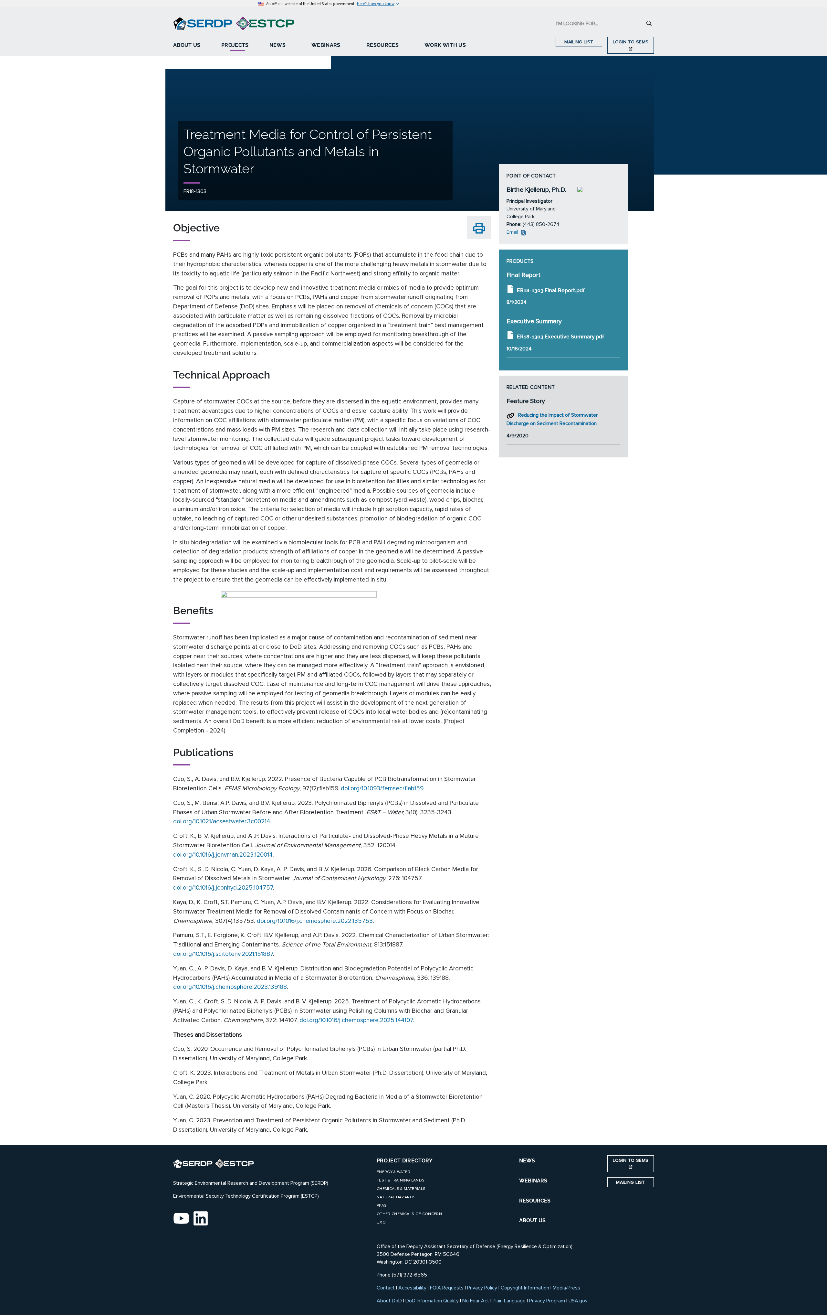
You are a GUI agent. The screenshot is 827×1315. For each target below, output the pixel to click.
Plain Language (509, 1301)
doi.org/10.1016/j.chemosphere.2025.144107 (356, 1020)
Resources (382, 45)
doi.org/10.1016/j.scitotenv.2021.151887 (223, 954)
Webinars (325, 45)
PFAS (382, 1205)
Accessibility (412, 1288)
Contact (386, 1288)
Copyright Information (525, 1288)
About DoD (389, 1301)
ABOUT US (532, 1220)
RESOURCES (534, 1201)
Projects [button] (235, 45)
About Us (187, 45)
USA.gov (578, 1301)
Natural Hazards (396, 1197)
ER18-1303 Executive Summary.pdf (560, 337)
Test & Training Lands (400, 1180)
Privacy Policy (482, 1288)
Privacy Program (547, 1301)
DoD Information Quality (432, 1301)
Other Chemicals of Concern (409, 1214)
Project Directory (405, 1161)
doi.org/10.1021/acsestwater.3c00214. (222, 821)
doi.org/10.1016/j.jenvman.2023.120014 (223, 855)
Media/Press (566, 1288)
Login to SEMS (631, 42)
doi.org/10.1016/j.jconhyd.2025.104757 (223, 888)
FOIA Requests (447, 1288)
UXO (381, 1222)
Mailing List (578, 42)
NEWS (527, 1161)
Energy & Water (393, 1172)
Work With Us (445, 45)
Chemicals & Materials (401, 1188)
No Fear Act (475, 1301)
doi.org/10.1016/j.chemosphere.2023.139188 (230, 987)
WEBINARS (533, 1181)
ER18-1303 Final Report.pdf (551, 290)
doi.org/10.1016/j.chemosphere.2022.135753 (315, 921)
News (277, 45)
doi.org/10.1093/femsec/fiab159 (382, 788)
